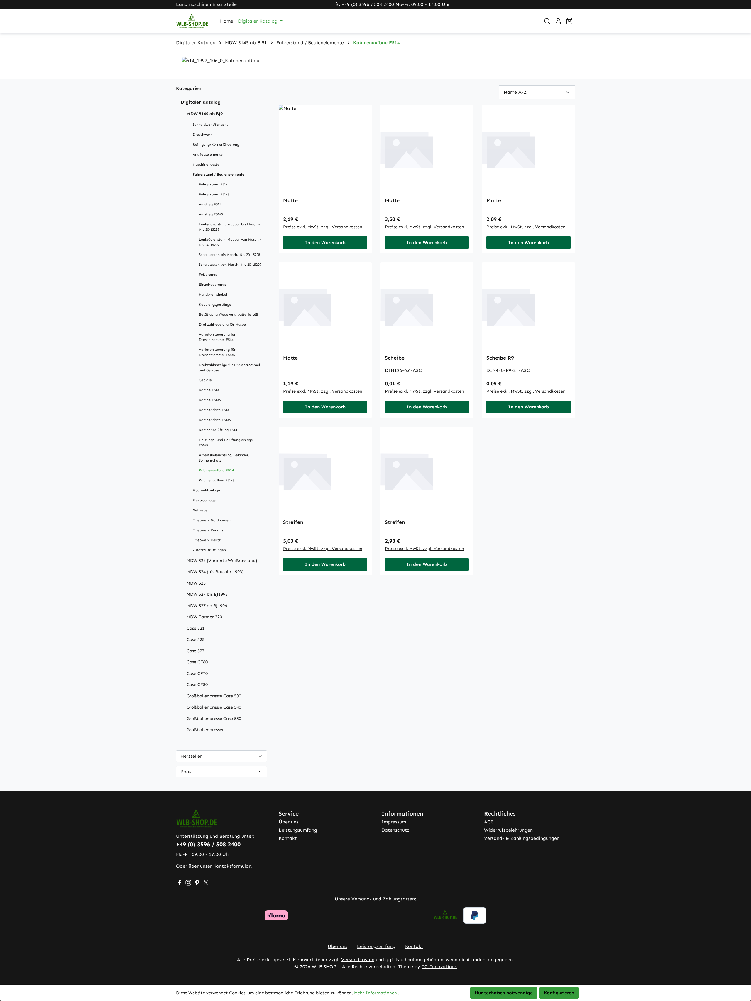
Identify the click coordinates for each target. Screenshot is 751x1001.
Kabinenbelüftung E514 (218, 430)
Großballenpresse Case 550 (214, 718)
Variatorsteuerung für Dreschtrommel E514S (217, 352)
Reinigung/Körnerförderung (216, 144)
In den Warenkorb (325, 242)
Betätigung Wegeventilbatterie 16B (228, 314)
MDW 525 (196, 583)
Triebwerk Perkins (208, 530)
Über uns (288, 822)
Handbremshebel (213, 294)
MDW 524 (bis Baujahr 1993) (215, 571)
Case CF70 (197, 673)
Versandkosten (357, 959)
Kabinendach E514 (214, 410)
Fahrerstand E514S (214, 194)
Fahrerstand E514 (213, 184)
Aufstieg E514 (210, 204)
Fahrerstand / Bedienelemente (218, 174)
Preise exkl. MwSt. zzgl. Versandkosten (322, 226)
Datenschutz (395, 830)
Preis (185, 771)
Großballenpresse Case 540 (214, 707)
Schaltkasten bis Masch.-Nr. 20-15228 (229, 255)
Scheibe (395, 358)
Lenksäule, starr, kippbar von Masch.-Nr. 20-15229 (230, 242)
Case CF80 (197, 684)
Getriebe (200, 510)
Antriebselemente (208, 154)
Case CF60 (197, 662)
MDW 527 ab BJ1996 (207, 605)
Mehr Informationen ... (378, 992)
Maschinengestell (207, 164)
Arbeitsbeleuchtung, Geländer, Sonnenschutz (224, 457)
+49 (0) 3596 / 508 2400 (367, 4)
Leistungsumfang (298, 830)
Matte (290, 200)
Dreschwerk (202, 134)
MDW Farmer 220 (204, 616)
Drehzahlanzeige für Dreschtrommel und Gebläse (229, 367)
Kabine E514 (209, 390)
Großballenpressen (206, 729)
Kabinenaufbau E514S (216, 480)
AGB (488, 822)
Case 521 (195, 628)
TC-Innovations (439, 966)
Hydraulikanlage (206, 490)
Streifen (293, 522)
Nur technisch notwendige (504, 992)
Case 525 (195, 639)
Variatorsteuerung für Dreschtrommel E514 (217, 337)
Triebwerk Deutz (207, 540)
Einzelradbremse (213, 284)
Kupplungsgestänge (215, 304)
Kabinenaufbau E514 (216, 470)
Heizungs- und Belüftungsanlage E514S (226, 442)
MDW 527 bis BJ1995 (207, 594)
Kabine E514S (210, 400)
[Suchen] (547, 21)
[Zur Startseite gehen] (192, 21)
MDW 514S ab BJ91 (206, 113)
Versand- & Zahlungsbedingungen (521, 838)
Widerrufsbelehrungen (508, 830)
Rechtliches (500, 813)
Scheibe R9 (500, 358)
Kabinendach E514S (215, 420)
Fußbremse (208, 275)
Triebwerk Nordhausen (212, 520)
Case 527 (195, 650)
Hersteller (191, 756)
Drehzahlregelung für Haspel (223, 324)
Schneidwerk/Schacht (210, 124)
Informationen (402, 813)
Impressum (393, 822)
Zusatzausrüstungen (209, 550)
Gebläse (205, 380)
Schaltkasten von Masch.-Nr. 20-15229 (230, 265)
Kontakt (288, 838)
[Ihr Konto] (558, 21)
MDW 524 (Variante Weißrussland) (222, 560)
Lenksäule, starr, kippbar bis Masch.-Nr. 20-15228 (229, 226)
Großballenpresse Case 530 (214, 696)
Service (289, 813)
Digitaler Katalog (201, 102)
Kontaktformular (232, 866)
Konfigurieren (559, 992)
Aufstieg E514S (211, 214)
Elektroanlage (204, 500)
